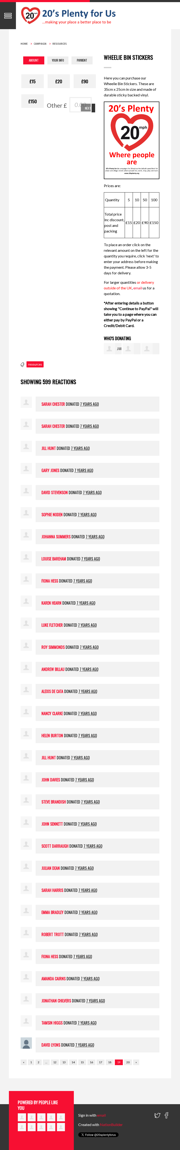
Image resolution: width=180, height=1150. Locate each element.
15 (82, 1062)
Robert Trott (52, 934)
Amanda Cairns (53, 978)
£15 (33, 81)
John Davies (50, 780)
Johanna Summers (56, 537)
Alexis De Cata (52, 691)
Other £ (57, 105)
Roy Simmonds (53, 647)
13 (64, 1062)
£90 (84, 81)
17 (100, 1062)
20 (128, 1062)
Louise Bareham (53, 559)
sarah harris (52, 890)
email (138, 288)
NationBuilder (111, 1124)
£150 (32, 101)
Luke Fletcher (52, 625)
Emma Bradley (52, 912)
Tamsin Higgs (52, 1023)
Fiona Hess (49, 581)
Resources (59, 44)
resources (35, 364)
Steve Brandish (53, 802)
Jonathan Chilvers (56, 1001)
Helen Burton (52, 735)
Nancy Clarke (52, 713)
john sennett (52, 824)
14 (73, 1062)
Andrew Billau (52, 669)
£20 (58, 81)
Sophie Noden (52, 514)
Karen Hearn (51, 603)
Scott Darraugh (54, 846)
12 (54, 1062)
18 (109, 1062)
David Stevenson (54, 492)
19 (118, 1062)
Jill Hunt (48, 448)
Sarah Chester (53, 404)
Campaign (40, 44)
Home (24, 44)
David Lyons (50, 1045)
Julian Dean (50, 868)
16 (91, 1062)
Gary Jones (50, 470)
